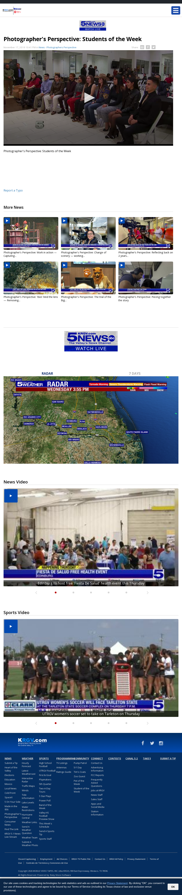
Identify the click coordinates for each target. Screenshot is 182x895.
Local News (11, 788)
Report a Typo (13, 190)
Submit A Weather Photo (30, 843)
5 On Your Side (12, 801)
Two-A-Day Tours (44, 790)
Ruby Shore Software (60, 875)
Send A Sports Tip (46, 833)
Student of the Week (81, 790)
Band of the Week (45, 806)
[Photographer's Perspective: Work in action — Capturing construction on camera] (31, 233)
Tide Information (28, 796)
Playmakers (45, 779)
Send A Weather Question (27, 830)
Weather (27, 758)
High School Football (45, 764)
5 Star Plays (45, 796)
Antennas (61, 767)
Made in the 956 (11, 808)
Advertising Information (97, 769)
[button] (88, 98)
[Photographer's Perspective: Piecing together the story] (145, 278)
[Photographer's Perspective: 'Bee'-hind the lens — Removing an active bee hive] (31, 278)
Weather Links (29, 822)
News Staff (97, 794)
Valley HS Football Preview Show (46, 816)
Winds (25, 790)
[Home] (24, 10)
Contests (114, 758)
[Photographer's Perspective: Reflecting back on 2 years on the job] (145, 233)
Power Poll (44, 800)
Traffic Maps (28, 786)
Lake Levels (28, 802)
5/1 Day (78, 767)
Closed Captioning (27, 859)
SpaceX (8, 797)
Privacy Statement (136, 859)
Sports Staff (45, 838)
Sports (44, 758)
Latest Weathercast (28, 772)
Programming (64, 758)
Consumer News (10, 823)
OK (173, 886)
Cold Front (10, 792)
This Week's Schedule (45, 825)
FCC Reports (97, 775)
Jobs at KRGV (98, 790)
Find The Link (11, 829)
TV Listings (62, 763)
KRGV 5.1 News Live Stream (13, 835)
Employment (46, 859)
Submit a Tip (11, 763)
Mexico (8, 784)
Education (10, 779)
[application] (88, 98)
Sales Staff (96, 799)
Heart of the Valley (11, 769)
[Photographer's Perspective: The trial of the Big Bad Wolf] (88, 278)
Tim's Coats (80, 771)
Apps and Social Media (97, 805)
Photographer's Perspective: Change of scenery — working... (83, 254)
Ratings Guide (63, 771)
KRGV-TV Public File (81, 859)
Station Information (97, 813)
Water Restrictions (28, 808)
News (8, 758)
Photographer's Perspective (13, 815)
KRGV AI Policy (116, 859)
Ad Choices (62, 859)
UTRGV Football (47, 770)
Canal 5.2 (131, 758)
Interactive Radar (27, 780)
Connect (97, 758)
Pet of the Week (79, 782)
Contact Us (96, 763)
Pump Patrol (80, 763)
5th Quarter (45, 784)
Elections (9, 775)
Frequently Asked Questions (96, 783)
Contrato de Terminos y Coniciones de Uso (47, 863)
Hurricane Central (27, 816)
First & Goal (45, 775)
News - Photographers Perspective (57, 47)
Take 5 (147, 758)
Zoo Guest (79, 776)
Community (81, 758)
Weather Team (30, 837)
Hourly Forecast (26, 764)
